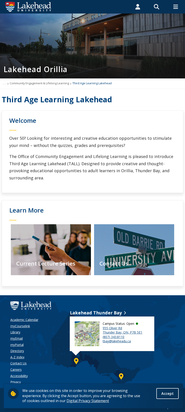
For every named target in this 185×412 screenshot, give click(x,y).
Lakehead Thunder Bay (96, 313)
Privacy (15, 382)
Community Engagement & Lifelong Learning (39, 83)
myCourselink (20, 326)
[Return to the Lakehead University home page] (28, 6)
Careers (16, 369)
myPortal (17, 345)
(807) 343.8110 (113, 337)
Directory (17, 351)
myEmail (16, 338)
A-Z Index (17, 357)
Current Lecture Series (45, 263)
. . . (4, 83)
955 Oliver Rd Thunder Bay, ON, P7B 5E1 (122, 330)
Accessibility (19, 376)
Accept (167, 393)
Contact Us (113, 263)
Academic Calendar (24, 320)
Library (15, 332)
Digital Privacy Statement (88, 400)
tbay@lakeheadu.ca (117, 341)
